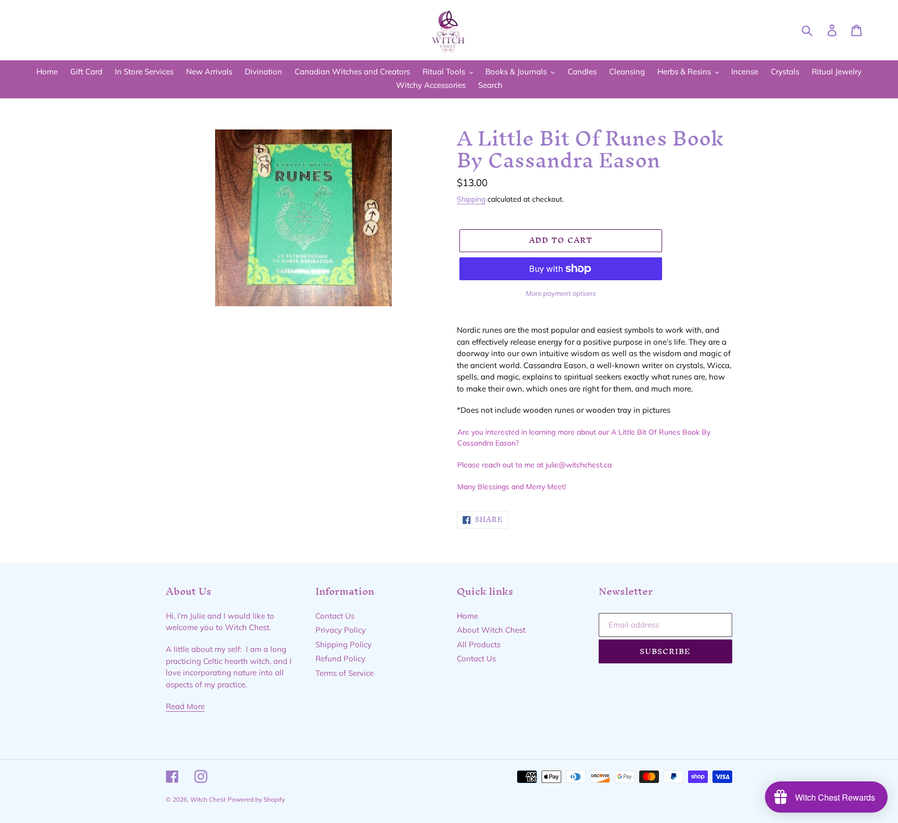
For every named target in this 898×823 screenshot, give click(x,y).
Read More (185, 706)
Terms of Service (344, 673)
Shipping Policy (343, 644)
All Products (478, 644)
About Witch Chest (491, 630)
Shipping (471, 198)
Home (467, 616)
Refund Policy (340, 658)
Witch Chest (208, 799)
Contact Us (334, 616)
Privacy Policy (340, 630)
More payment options (561, 293)
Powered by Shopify (256, 799)
